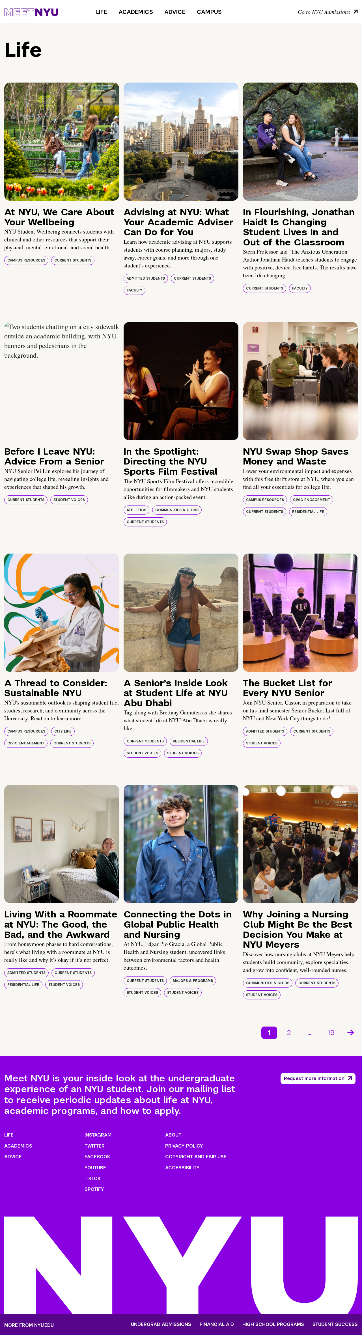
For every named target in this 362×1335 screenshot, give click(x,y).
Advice (175, 11)
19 (331, 1032)
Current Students (72, 260)
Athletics (136, 510)
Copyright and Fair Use (196, 1157)
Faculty (134, 290)
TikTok (92, 1178)
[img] (61, 142)
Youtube (95, 1168)
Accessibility (182, 1168)
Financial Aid (217, 1324)
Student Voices (69, 500)
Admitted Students (146, 278)
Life (101, 11)
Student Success (335, 1324)
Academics (135, 11)
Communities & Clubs (177, 510)
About (173, 1135)
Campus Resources (26, 260)
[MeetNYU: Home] (31, 11)
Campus (209, 11)
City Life (63, 731)
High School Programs (273, 1324)
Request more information (314, 1078)
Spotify (94, 1189)
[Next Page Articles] (351, 1032)
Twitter (95, 1146)
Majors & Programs (193, 980)
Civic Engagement (311, 500)
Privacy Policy (184, 1146)
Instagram (98, 1135)
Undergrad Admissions (161, 1324)
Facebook (97, 1157)
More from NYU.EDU (29, 1325)
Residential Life (308, 511)
